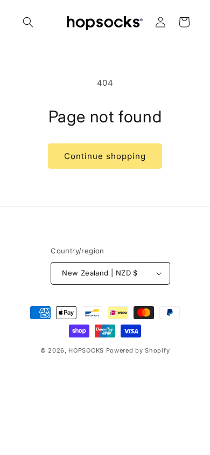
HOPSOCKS (86, 350)
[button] (28, 22)
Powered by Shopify (138, 350)
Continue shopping (105, 156)
